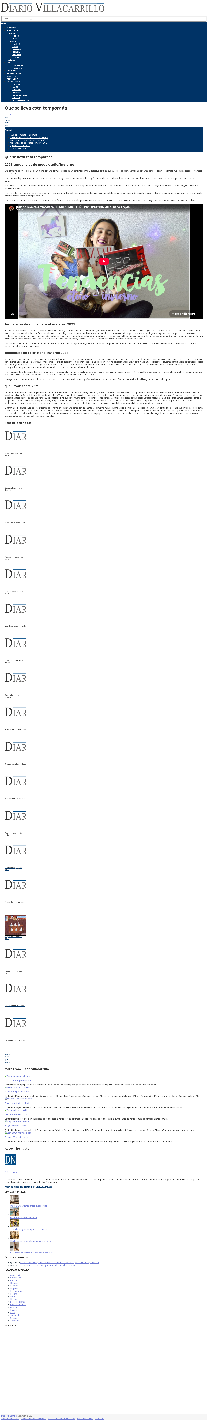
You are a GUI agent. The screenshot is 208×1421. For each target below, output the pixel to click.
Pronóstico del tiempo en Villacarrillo (28, 1186)
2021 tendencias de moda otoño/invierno (29, 137)
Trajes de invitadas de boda (17, 1103)
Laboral (16, 57)
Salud (15, 87)
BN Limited (12, 1172)
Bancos (16, 44)
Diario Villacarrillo (9, 1415)
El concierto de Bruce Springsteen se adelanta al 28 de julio (48, 1265)
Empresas (16, 49)
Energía (16, 52)
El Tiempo (11, 28)
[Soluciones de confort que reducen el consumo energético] (14, 1250)
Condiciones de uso (10, 1418)
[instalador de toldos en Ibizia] (14, 1214)
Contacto (99, 1418)
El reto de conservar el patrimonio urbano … (30, 1241)
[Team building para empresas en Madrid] (14, 1226)
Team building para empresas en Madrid (28, 1229)
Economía (11, 41)
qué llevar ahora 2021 (20, 145)
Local (9, 63)
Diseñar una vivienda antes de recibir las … (29, 1205)
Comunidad (17, 65)
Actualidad (12, 30)
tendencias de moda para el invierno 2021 (29, 140)
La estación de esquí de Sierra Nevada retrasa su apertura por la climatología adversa (59, 1262)
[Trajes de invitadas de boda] (104, 1098)
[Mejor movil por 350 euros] (104, 1087)
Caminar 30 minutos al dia (17, 1137)
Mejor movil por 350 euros (17, 1091)
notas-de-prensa (17, 1301)
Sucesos (16, 98)
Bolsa (15, 47)
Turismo (16, 90)
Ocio (14, 38)
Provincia (17, 68)
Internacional (14, 73)
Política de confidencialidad (33, 1418)
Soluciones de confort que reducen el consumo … (33, 1252)
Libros (15, 36)
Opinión (16, 92)
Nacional (11, 71)
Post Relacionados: (19, 148)
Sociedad (16, 84)
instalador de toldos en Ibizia (23, 1217)
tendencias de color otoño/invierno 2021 (29, 142)
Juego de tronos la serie (15, 1125)
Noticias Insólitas (21, 100)
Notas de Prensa (20, 95)
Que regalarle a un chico (16, 1114)
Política (11, 60)
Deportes (11, 76)
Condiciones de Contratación (61, 1418)
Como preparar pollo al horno (18, 1080)
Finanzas (16, 55)
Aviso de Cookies (85, 1418)
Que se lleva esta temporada (23, 134)
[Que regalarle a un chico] (104, 1110)
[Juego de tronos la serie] (104, 1121)
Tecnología (12, 79)
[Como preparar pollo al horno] (104, 1076)
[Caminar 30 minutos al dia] (104, 1132)
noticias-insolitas (18, 1304)
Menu (3, 23)
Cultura (11, 33)
